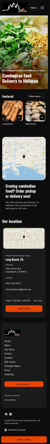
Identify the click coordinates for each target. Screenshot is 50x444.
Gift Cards (9, 361)
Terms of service (11, 395)
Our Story (9, 349)
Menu (34, 7)
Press (7, 370)
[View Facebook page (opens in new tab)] (6, 414)
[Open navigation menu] (42, 8)
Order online (24, 308)
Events (8, 353)
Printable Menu (12, 366)
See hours (37, 300)
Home (7, 341)
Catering (8, 374)
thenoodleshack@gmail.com (18, 290)
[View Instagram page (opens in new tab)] (10, 414)
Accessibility (10, 400)
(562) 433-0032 (13, 284)
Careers (8, 357)
